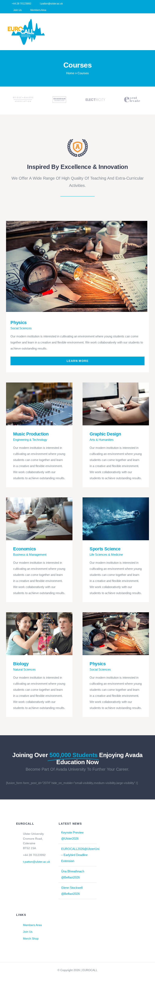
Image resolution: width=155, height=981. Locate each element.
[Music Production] (39, 403)
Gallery (82, 266)
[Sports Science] (116, 518)
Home (70, 73)
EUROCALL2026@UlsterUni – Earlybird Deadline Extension (80, 855)
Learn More (77, 360)
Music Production (33, 403)
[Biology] (39, 633)
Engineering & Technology (30, 439)
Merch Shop (31, 938)
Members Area (32, 925)
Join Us (27, 931)
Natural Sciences (24, 669)
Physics (70, 266)
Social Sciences (21, 328)
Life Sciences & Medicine (106, 554)
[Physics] (76, 266)
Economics (33, 518)
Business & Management (29, 554)
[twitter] (77, 977)
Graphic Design (109, 403)
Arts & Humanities (102, 439)
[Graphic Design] (116, 403)
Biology (33, 633)
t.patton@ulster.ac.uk (36, 861)
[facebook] (141, 6)
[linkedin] (148, 6)
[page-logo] (77, 140)
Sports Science (109, 518)
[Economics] (39, 518)
